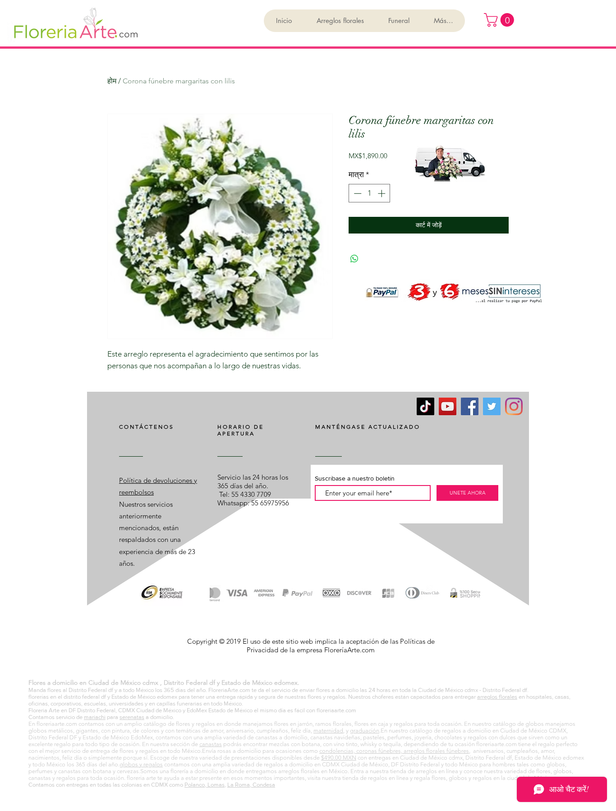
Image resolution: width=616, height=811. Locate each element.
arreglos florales (497, 696)
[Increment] (382, 193)
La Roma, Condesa (251, 784)
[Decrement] (356, 193)
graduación (364, 730)
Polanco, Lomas (204, 784)
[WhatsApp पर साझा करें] (354, 258)
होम (111, 81)
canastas (210, 744)
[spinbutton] (369, 193)
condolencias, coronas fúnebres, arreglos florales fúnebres (394, 750)
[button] (500, 20)
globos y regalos (141, 764)
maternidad (328, 730)
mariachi (95, 717)
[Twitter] (492, 406)
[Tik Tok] (425, 406)
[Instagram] (514, 406)
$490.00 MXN (338, 757)
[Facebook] (469, 406)
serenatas (132, 717)
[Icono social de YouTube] (447, 406)
